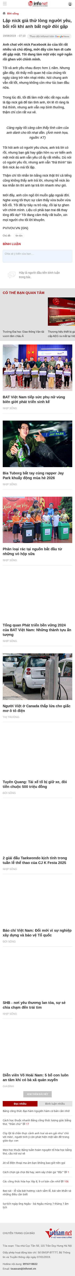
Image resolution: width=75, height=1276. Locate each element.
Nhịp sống (10, 408)
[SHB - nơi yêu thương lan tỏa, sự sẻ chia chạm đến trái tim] (37, 973)
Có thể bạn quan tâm (23, 293)
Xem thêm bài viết (37, 1094)
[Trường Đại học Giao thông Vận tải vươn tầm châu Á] (24, 311)
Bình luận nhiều (55, 1103)
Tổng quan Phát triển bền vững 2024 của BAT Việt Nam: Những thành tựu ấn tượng (37, 630)
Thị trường (11, 717)
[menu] (4, 4)
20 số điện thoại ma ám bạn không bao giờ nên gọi (34, 1163)
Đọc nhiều (20, 1103)
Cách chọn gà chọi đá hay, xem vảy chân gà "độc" (33, 1172)
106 (66, 1181)
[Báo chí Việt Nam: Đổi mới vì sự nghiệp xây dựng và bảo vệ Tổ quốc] (37, 901)
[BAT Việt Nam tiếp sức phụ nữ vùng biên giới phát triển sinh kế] (37, 367)
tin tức (19, 235)
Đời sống (13, 13)
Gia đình (8, 1086)
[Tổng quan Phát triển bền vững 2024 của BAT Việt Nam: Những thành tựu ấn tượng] (37, 596)
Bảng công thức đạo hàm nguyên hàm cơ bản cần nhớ (36, 1111)
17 (27, 1124)
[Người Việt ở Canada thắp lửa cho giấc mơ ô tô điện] (37, 676)
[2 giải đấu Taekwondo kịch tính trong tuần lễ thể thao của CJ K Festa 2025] (37, 828)
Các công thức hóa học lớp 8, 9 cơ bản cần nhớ (31, 1181)
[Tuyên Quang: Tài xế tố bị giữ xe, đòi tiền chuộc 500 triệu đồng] (37, 753)
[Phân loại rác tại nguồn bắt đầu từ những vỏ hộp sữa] (37, 520)
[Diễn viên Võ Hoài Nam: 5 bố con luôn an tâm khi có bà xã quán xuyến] (37, 1046)
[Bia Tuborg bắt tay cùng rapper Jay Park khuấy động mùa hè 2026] (37, 444)
